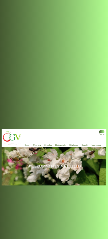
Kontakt (85, 145)
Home (27, 145)
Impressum (96, 145)
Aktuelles (48, 145)
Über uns (37, 145)
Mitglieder (73, 145)
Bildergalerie (60, 145)
